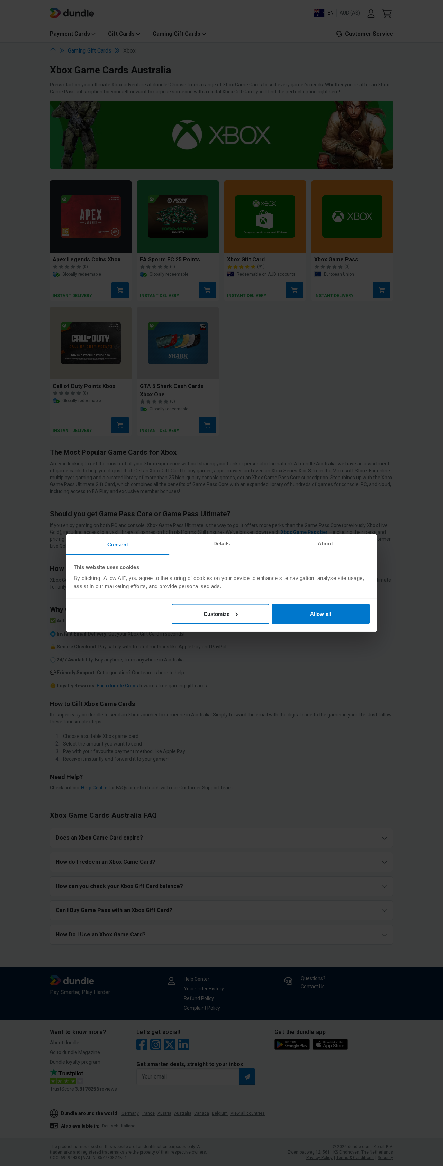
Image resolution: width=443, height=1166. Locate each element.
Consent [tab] (117, 544)
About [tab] (325, 543)
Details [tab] (221, 543)
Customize (217, 614)
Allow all (320, 614)
